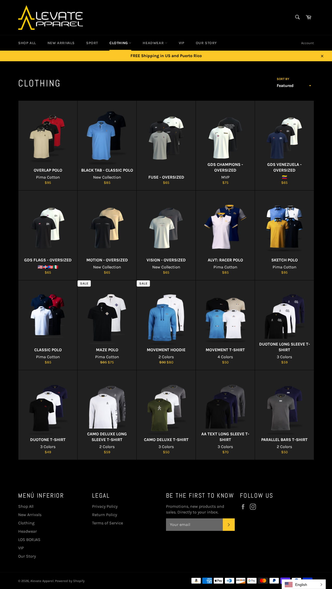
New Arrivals (61, 43)
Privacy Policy (104, 506)
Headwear (154, 43)
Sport (92, 43)
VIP (181, 43)
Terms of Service (107, 522)
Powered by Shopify (70, 581)
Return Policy (104, 514)
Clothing (119, 43)
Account (307, 43)
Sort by (283, 79)
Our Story (206, 43)
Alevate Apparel (42, 581)
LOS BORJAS (29, 539)
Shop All (27, 43)
